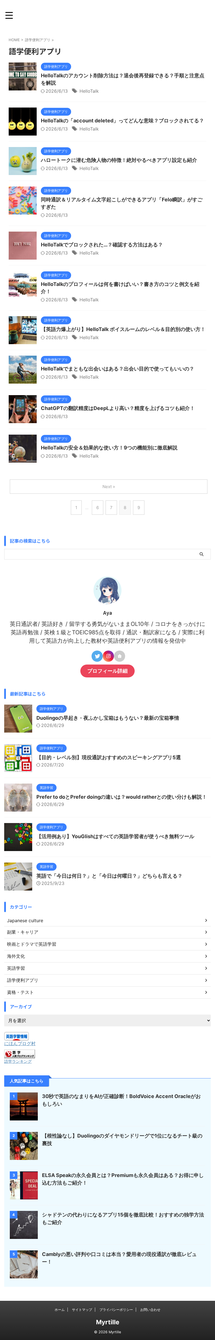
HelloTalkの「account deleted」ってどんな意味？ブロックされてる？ (122, 120)
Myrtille (107, 1322)
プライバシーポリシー (116, 1310)
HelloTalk (89, 91)
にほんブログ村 (20, 1043)
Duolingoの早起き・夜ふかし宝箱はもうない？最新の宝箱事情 (107, 718)
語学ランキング (18, 1061)
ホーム (60, 1310)
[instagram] (108, 656)
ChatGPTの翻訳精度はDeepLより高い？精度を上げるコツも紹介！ (118, 408)
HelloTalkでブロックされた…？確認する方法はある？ (102, 245)
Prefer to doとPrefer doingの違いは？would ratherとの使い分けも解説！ (121, 797)
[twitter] (97, 656)
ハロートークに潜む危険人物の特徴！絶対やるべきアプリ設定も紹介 (119, 160)
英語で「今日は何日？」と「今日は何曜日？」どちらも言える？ (109, 876)
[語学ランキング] (19, 1055)
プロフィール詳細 (107, 671)
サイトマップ (82, 1310)
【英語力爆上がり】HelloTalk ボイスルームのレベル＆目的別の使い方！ (123, 329)
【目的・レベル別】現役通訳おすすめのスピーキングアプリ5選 (108, 757)
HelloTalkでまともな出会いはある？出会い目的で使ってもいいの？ (117, 369)
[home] (119, 656)
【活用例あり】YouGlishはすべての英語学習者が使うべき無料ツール (115, 836)
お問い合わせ (150, 1310)
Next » (108, 486)
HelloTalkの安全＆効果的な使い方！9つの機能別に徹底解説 (109, 448)
